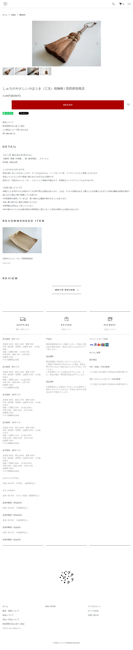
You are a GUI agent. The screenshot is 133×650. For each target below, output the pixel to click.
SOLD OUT (68, 105)
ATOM (52, 606)
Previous (36, 44)
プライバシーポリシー (12, 628)
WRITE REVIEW (65, 290)
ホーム (5, 15)
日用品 (13, 15)
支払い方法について (11, 619)
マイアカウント (94, 606)
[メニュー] (129, 4)
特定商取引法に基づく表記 (13, 126)
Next (97, 44)
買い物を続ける (9, 133)
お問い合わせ (93, 615)
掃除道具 (22, 15)
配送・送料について (11, 611)
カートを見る (93, 611)
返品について (8, 122)
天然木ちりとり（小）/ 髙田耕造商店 (18, 258)
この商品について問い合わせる (15, 130)
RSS (47, 606)
